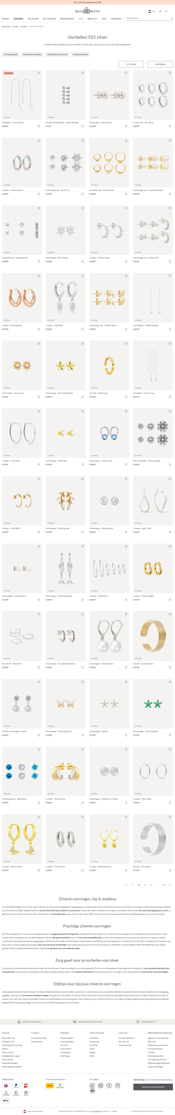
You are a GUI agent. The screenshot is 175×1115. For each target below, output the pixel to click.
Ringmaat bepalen (10, 1063)
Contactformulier (39, 1038)
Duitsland (94, 1038)
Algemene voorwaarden (158, 1038)
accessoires (77, 907)
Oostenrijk (94, 1041)
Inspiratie (116, 18)
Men (104, 18)
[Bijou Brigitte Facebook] (109, 1085)
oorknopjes (39, 941)
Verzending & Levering (12, 1045)
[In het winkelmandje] (39, 126)
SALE (81, 18)
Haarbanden (65, 1048)
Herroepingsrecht (155, 1056)
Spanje (92, 1052)
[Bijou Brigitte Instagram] (101, 1085)
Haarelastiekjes (67, 1041)
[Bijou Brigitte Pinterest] (117, 1085)
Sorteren (160, 64)
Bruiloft (92, 18)
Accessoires (49, 18)
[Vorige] (127, 885)
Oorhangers (65, 1052)
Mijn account (8, 1052)
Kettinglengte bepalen (12, 1066)
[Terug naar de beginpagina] (87, 10)
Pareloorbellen (66, 1038)
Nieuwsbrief (7, 1059)
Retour (5, 1048)
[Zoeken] (172, 18)
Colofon (151, 1052)
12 (163, 885)
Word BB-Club (8, 1038)
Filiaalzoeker (36, 1041)
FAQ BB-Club (8, 1041)
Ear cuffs (64, 1045)
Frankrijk (93, 1045)
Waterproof (67, 18)
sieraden (65, 907)
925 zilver (33, 18)
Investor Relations (127, 1038)
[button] (160, 11)
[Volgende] (170, 885)
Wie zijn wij (124, 1041)
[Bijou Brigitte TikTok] (92, 1085)
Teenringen (65, 1056)
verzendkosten (96, 1111)
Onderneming (125, 1045)
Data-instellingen (155, 1066)
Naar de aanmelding (153, 1087)
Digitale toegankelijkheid (159, 1063)
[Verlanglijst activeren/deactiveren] (39, 73)
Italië (92, 1048)
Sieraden (18, 18)
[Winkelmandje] (172, 11)
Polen (92, 1056)
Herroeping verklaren (157, 1059)
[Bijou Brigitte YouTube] (92, 1090)
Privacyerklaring (155, 1048)
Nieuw (5, 18)
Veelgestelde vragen (11, 1056)
